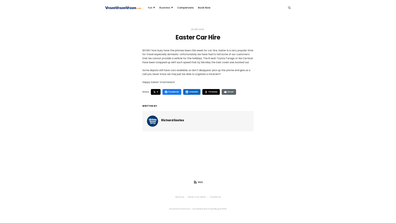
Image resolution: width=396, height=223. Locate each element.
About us (179, 196)
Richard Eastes (172, 120)
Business (166, 7)
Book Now (204, 7)
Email (231, 91)
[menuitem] (151, 8)
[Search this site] (289, 7)
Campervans (185, 7)
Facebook (173, 91)
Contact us (215, 196)
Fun (151, 7)
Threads (212, 91)
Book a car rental (197, 196)
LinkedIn (193, 91)
